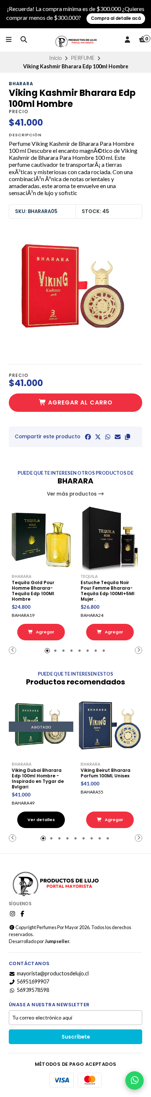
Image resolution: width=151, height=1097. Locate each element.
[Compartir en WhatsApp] (107, 437)
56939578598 (33, 990)
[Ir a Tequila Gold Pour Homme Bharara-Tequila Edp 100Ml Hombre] (41, 539)
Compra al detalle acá (116, 18)
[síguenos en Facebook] (22, 913)
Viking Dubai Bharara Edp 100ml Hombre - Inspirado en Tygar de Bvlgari (38, 778)
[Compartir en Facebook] (88, 437)
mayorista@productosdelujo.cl (53, 973)
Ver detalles (41, 820)
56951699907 (33, 981)
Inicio (55, 58)
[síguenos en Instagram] (12, 913)
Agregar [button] (44, 632)
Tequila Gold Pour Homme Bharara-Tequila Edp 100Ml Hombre (33, 591)
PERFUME (83, 58)
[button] (127, 437)
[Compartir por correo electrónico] (117, 437)
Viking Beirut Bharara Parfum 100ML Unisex (105, 772)
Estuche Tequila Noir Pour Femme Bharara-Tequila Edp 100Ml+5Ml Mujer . (108, 591)
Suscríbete (76, 1036)
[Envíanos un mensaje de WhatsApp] (134, 1080)
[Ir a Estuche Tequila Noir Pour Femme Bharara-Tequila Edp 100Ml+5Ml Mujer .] (110, 539)
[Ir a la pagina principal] (75, 40)
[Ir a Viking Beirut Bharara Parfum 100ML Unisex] (110, 726)
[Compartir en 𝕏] (98, 437)
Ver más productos (72, 494)
